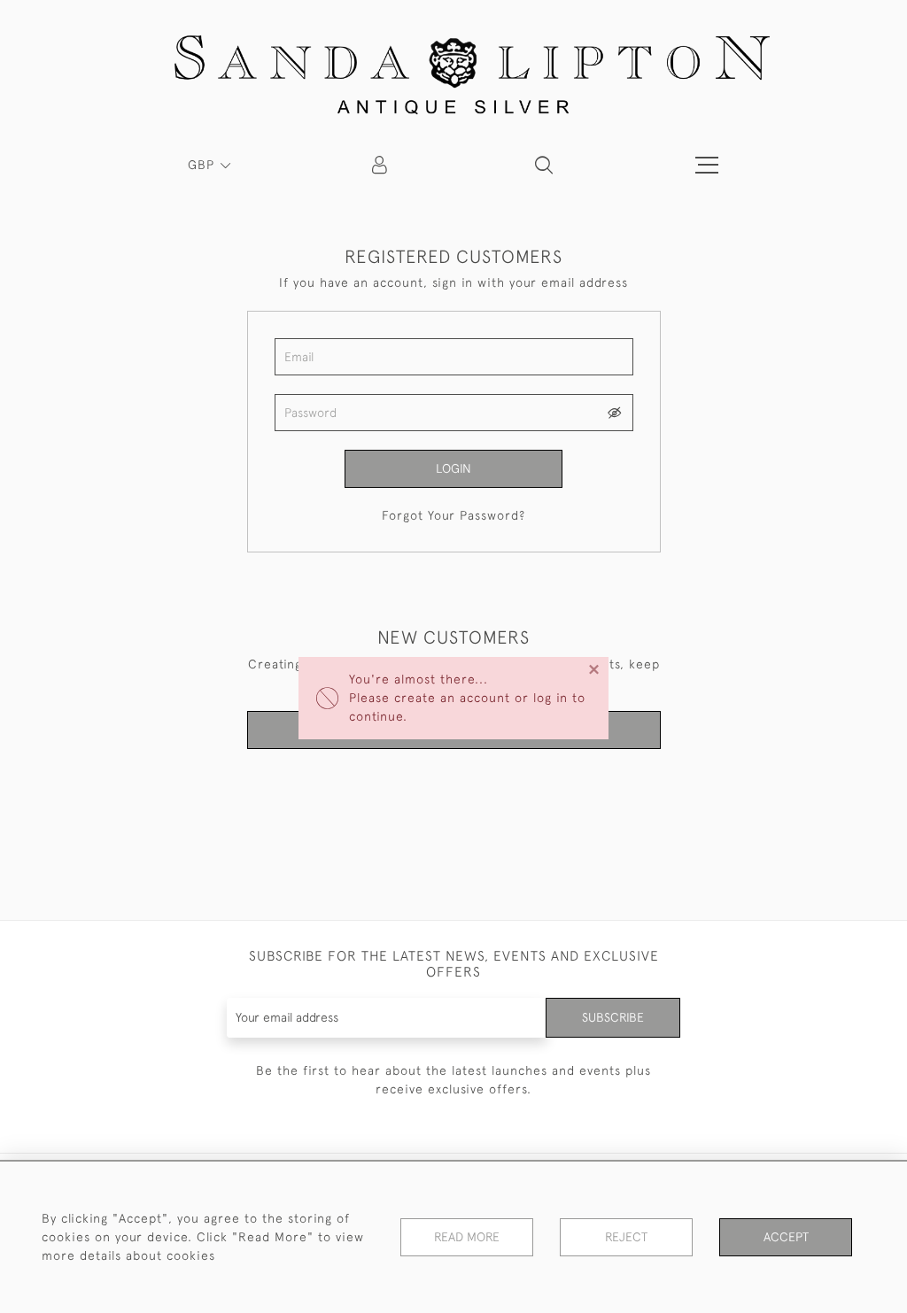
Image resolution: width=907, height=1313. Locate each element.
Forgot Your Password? (453, 515)
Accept (786, 1237)
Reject (626, 1237)
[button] (543, 164)
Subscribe (613, 1017)
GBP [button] (203, 165)
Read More (467, 1237)
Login (453, 468)
